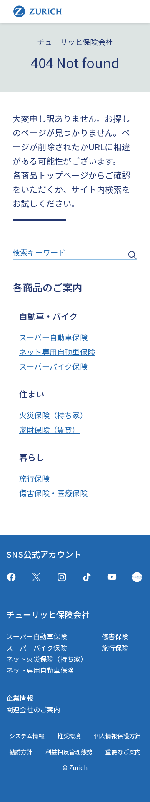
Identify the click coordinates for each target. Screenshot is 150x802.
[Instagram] (62, 577)
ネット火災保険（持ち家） (46, 659)
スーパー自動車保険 (53, 337)
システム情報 (27, 736)
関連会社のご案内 (33, 709)
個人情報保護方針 (117, 736)
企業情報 (19, 698)
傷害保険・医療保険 (53, 492)
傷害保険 (115, 636)
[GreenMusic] (137, 577)
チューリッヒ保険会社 (48, 614)
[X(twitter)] (36, 577)
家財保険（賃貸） (49, 429)
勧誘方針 (21, 751)
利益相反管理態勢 (69, 751)
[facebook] (11, 577)
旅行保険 (34, 478)
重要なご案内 (123, 751)
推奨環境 (69, 736)
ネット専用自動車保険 (57, 351)
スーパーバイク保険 (53, 366)
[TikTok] (87, 577)
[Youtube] (112, 577)
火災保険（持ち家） (53, 415)
